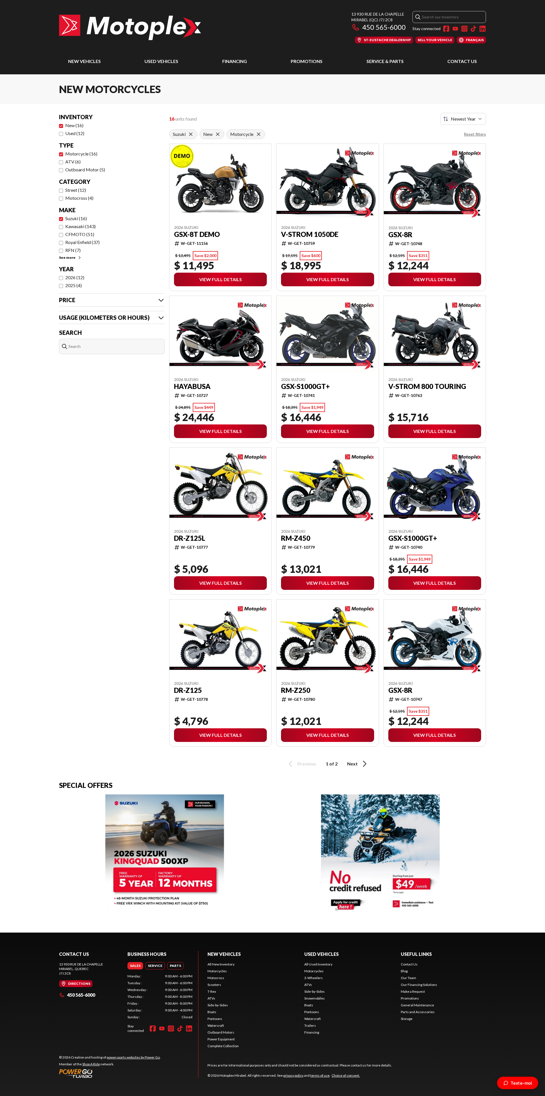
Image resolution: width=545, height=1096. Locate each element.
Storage (406, 1019)
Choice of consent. (346, 1075)
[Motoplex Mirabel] (130, 27)
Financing (234, 61)
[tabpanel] (159, 996)
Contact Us (462, 61)
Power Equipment (221, 1039)
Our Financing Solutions (419, 985)
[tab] (135, 965)
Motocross (215, 978)
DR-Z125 (188, 690)
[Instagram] (464, 28)
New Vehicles (84, 61)
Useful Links (416, 954)
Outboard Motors (220, 1032)
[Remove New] (218, 134)
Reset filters (475, 134)
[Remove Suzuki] (191, 134)
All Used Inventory (318, 964)
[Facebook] (446, 28)
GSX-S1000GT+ (305, 386)
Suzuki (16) (76, 218)
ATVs (211, 998)
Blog (404, 971)
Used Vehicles (161, 61)
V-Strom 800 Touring (427, 386)
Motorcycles (217, 971)
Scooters (214, 985)
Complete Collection (223, 1046)
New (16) (74, 125)
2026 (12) (74, 277)
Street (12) (75, 190)
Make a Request (413, 991)
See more (67, 257)
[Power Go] (110, 1073)
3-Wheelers (313, 978)
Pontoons (214, 1019)
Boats (211, 1012)
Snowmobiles (314, 998)
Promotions (306, 61)
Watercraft (215, 1025)
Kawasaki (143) (80, 226)
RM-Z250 (295, 690)
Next (352, 763)
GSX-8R (400, 235)
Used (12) (74, 133)
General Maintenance (417, 1005)
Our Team (408, 978)
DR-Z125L (189, 538)
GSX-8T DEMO (197, 234)
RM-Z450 (295, 538)
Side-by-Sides (217, 1005)
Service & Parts (385, 61)
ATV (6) (73, 161)
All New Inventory (220, 964)
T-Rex (211, 991)
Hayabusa (192, 386)
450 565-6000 (384, 27)
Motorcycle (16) (81, 153)
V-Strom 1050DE (309, 234)
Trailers (310, 1025)
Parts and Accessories (418, 1012)
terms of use (320, 1075)
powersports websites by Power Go (133, 1057)
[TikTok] (473, 28)
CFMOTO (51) (79, 234)
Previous (306, 763)
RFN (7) (73, 250)
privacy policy (293, 1075)
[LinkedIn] (482, 28)
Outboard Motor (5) (85, 169)
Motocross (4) (79, 198)
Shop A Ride (91, 1064)
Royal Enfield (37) (82, 242)
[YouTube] (455, 28)
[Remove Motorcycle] (258, 134)
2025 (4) (73, 285)
